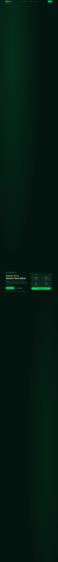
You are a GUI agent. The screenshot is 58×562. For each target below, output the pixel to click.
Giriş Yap (50, 1)
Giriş (21, 1)
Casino (28, 1)
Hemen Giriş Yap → (41, 288)
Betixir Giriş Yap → (10, 288)
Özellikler (24, 1)
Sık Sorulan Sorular (19, 288)
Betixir (8, 1)
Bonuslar (31, 1)
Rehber (35, 1)
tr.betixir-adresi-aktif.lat (20, 281)
